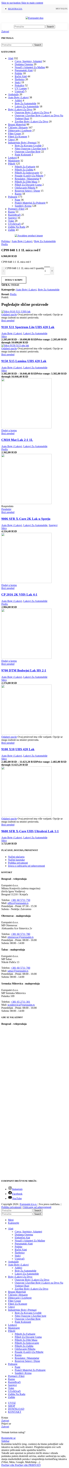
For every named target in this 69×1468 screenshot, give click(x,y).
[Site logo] (34, 18)
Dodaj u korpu (14, 280)
